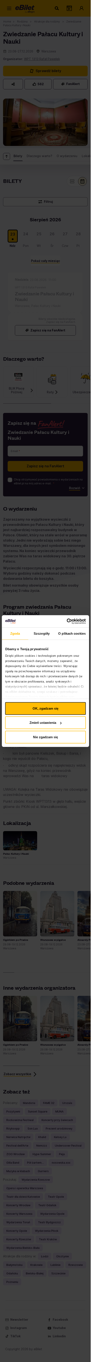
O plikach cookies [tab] (72, 633)
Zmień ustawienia (43, 722)
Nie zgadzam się (45, 737)
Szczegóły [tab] (42, 633)
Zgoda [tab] (15, 633)
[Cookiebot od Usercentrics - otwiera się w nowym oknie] (66, 621)
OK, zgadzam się (45, 708)
